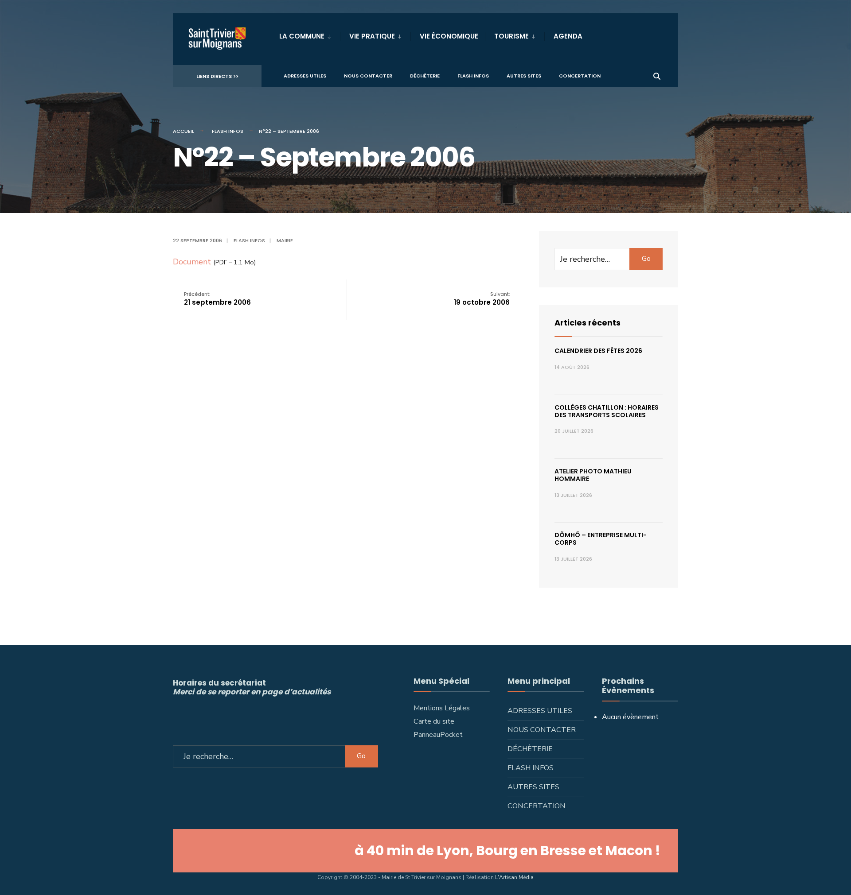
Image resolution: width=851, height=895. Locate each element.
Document (192, 261)
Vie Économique (449, 36)
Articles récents (587, 322)
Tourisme (511, 36)
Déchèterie (425, 75)
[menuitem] (309, 34)
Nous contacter (368, 75)
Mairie (285, 240)
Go (646, 258)
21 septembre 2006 (217, 299)
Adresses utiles (305, 75)
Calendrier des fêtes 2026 (598, 350)
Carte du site (434, 721)
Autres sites (524, 75)
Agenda (568, 36)
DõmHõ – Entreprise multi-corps (600, 539)
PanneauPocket (438, 735)
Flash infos (473, 75)
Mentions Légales (442, 708)
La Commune (301, 36)
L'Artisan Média (514, 877)
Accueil (183, 131)
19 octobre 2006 (482, 299)
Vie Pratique (372, 36)
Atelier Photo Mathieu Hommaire (593, 475)
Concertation (580, 75)
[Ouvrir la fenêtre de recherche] (657, 75)
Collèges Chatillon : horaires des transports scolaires (606, 411)
